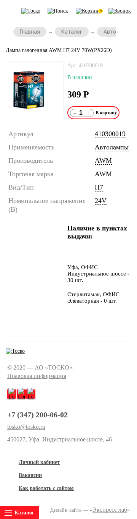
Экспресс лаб (109, 509)
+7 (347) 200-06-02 (37, 414)
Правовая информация (36, 376)
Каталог (71, 32)
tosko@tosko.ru (26, 427)
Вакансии (30, 475)
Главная (30, 32)
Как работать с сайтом (46, 488)
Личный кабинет (39, 462)
